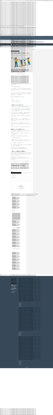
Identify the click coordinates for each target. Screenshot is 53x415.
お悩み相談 (20, 306)
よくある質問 (20, 305)
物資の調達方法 (20, 303)
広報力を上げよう (20, 304)
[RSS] (14, 292)
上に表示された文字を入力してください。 (21, 186)
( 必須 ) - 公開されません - (14, 177)
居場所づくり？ (20, 301)
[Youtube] (13, 292)
